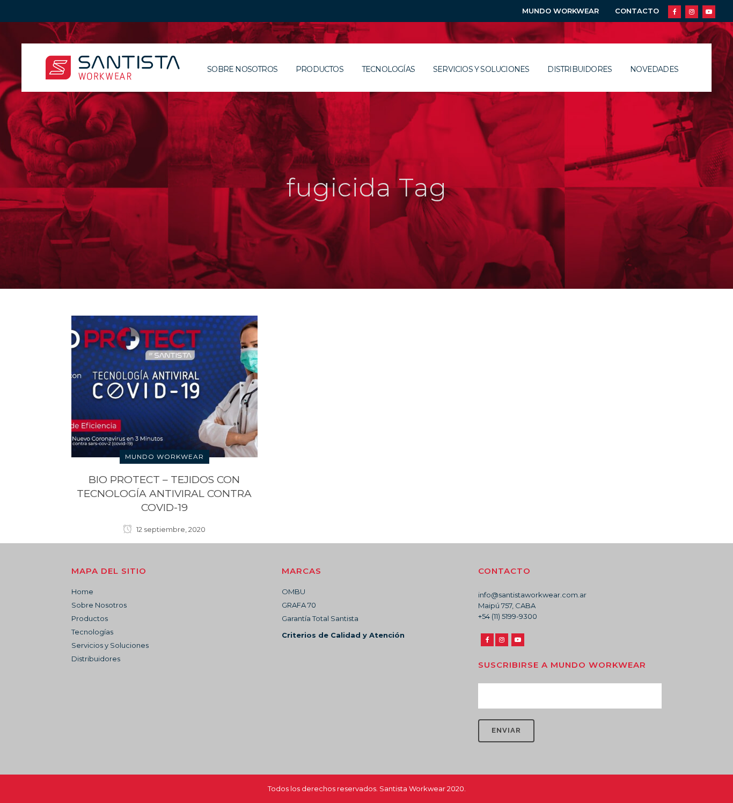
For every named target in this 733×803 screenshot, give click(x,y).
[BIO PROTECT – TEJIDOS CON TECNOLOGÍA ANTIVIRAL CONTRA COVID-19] (164, 386)
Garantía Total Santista (320, 618)
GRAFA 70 (299, 605)
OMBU (293, 591)
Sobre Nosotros (99, 605)
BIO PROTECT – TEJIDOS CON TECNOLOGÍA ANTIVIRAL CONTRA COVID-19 (164, 493)
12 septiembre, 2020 (170, 529)
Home (82, 591)
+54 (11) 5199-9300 (507, 616)
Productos (89, 618)
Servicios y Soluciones (110, 645)
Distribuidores (95, 658)
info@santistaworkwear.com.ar (532, 594)
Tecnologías (92, 632)
